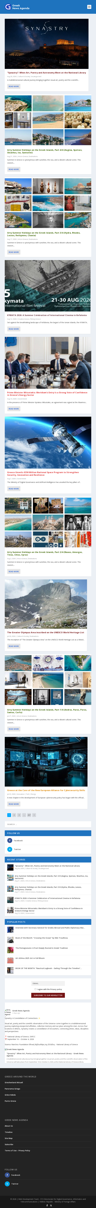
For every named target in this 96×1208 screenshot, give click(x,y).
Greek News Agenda (21, 1010)
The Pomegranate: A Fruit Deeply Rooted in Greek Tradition (42, 948)
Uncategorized (36, 76)
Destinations (33, 156)
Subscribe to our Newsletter (48, 995)
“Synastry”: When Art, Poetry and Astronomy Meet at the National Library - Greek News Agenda (45, 1054)
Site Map (8, 1138)
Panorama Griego (12, 1089)
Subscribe (9, 1144)
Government (22, 399)
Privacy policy (56, 989)
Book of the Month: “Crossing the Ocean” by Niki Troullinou (42, 938)
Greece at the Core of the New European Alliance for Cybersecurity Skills (46, 790)
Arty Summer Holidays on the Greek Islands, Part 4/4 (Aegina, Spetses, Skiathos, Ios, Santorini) (44, 151)
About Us (9, 1126)
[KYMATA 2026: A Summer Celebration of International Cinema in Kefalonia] (47, 285)
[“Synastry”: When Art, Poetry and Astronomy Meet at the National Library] (46, 44)
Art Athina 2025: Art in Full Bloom (30, 958)
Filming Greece (35, 319)
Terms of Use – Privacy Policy (17, 1150)
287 (29, 815)
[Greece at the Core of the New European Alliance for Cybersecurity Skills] (46, 762)
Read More (14, 86)
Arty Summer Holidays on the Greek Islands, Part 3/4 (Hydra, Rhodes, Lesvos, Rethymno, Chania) (43, 234)
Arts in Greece (23, 156)
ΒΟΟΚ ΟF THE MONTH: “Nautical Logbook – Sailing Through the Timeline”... (49, 968)
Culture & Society (24, 76)
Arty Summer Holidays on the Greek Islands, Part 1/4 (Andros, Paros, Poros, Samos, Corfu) (47, 711)
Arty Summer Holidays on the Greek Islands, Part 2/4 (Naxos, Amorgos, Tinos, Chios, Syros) (45, 553)
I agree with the (49, 989)
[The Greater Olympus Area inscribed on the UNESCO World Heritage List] (46, 604)
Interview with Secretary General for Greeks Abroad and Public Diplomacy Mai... (50, 928)
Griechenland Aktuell (14, 1082)
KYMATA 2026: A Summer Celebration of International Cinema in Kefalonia (47, 315)
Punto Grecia (10, 1101)
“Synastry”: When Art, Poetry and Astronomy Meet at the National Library (46, 72)
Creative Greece (23, 319)
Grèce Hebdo (10, 1095)
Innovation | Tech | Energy (26, 794)
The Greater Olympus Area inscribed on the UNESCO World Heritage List (45, 632)
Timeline (8, 1132)
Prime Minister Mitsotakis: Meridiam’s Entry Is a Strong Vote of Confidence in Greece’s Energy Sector (47, 394)
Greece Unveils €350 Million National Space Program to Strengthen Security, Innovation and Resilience (43, 473)
